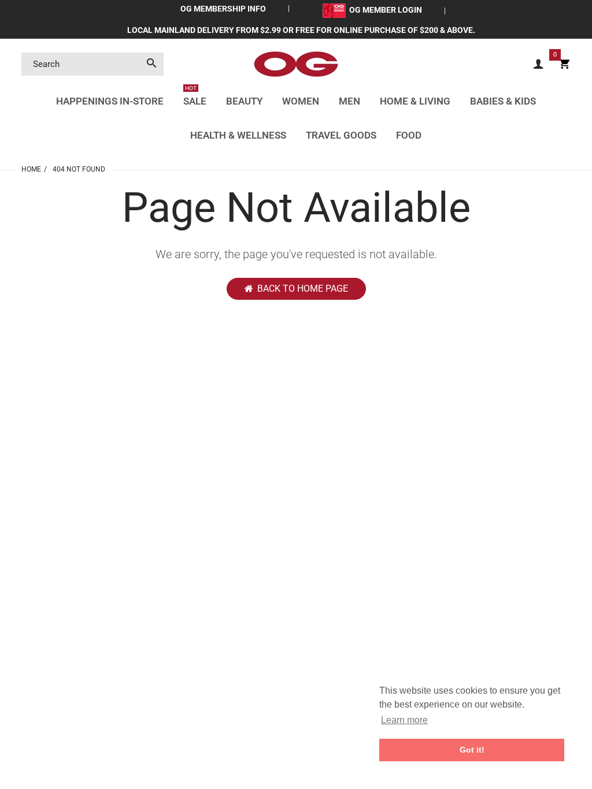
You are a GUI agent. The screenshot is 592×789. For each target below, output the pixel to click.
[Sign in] (538, 64)
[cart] (564, 64)
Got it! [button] (472, 749)
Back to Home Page (302, 288)
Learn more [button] (404, 720)
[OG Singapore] (296, 63)
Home (31, 169)
